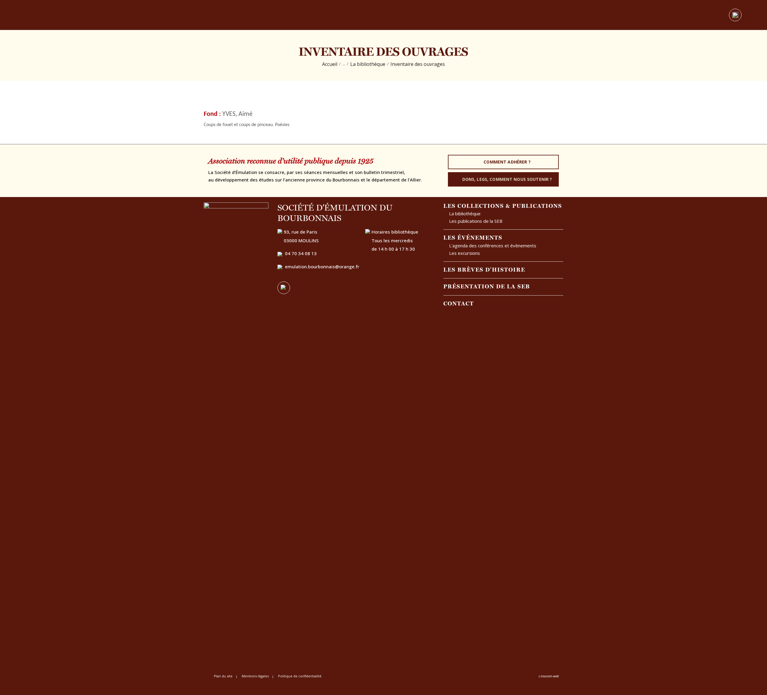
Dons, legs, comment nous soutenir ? (507, 179)
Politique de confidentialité (299, 676)
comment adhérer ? (507, 162)
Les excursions (464, 253)
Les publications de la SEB (475, 221)
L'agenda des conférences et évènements (492, 246)
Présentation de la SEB (486, 286)
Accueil (329, 64)
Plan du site (223, 676)
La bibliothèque (367, 64)
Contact (458, 303)
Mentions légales (255, 676)
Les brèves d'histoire (484, 269)
